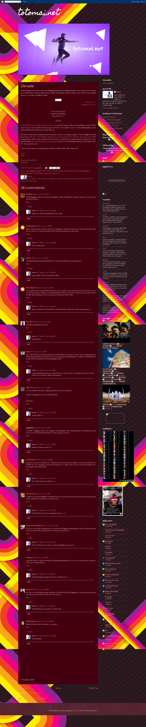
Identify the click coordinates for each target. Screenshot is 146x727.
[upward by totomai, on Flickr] (116, 367)
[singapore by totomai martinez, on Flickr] (116, 371)
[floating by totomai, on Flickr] (122, 380)
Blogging (32, 171)
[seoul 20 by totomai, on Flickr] (117, 369)
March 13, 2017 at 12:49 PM (44, 460)
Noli (91, 102)
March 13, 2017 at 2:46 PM (50, 526)
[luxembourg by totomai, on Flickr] (107, 409)
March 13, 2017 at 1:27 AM (41, 194)
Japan (76, 171)
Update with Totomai (109, 117)
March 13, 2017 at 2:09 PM (47, 306)
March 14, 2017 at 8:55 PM (47, 574)
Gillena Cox (30, 388)
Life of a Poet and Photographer (112, 120)
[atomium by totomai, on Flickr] (106, 380)
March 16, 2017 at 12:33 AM (44, 621)
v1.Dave (107, 619)
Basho (62, 116)
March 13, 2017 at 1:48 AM (44, 226)
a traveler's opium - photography (115, 649)
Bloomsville (106, 204)
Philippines (87, 171)
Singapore (106, 260)
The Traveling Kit (110, 569)
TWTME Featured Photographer (113, 129)
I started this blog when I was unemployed (44, 141)
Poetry (30, 173)
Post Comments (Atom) (34, 693)
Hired (104, 249)
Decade (55, 171)
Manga (81, 171)
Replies (30, 207)
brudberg (29, 194)
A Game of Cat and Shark (113, 644)
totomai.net (38, 13)
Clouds (105, 215)
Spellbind (105, 226)
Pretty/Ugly (108, 597)
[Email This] (50, 168)
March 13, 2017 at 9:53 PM (40, 558)
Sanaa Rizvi (29, 322)
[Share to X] (54, 168)
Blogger (95, 711)
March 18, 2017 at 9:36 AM (48, 636)
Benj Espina (108, 552)
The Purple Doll (110, 558)
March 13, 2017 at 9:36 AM (42, 388)
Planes (105, 237)
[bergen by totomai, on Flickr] (113, 346)
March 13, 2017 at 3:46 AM (42, 322)
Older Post (93, 688)
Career (50, 171)
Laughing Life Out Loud (110, 126)
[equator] (106, 321)
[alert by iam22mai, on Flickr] (105, 161)
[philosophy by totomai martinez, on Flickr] (115, 153)
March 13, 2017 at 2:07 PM (48, 211)
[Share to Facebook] (57, 168)
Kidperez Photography (111, 592)
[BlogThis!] (52, 168)
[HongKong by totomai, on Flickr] (107, 407)
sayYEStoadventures (111, 586)
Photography (24, 173)
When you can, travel (111, 580)
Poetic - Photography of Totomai (112, 123)
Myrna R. (29, 590)
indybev (28, 258)
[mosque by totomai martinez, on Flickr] (116, 403)
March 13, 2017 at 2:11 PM (47, 478)
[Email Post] (46, 168)
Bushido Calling (110, 614)
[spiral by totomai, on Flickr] (105, 376)
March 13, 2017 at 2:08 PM (48, 243)
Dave (94, 102)
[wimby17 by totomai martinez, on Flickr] (121, 344)
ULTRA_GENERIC (78, 711)
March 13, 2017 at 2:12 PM (47, 510)
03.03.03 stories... (110, 536)
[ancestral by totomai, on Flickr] (115, 382)
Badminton (106, 283)
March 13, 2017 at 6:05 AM (38, 352)
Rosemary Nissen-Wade (33, 526)
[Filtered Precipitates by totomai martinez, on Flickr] (115, 140)
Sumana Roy (30, 494)
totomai (46, 173)
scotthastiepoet (30, 226)
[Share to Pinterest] (59, 168)
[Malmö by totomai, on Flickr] (113, 405)
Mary (28, 352)
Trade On (108, 603)
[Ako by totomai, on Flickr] (105, 194)
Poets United (109, 541)
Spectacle (105, 294)
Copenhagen (106, 305)
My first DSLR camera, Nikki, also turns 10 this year (38, 125)
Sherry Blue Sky (31, 288)
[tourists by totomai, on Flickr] (115, 378)
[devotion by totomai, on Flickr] (111, 319)
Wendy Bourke (30, 460)
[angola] (116, 342)
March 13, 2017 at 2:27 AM (45, 288)
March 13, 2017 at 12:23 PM (42, 428)
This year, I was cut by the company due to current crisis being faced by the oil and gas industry (60, 137)
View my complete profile (110, 108)
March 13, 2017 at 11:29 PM (41, 590)
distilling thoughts (63, 171)
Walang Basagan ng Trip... (113, 564)
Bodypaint (39, 171)
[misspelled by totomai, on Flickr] (120, 376)
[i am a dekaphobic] (111, 525)
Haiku (72, 171)
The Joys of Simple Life (112, 575)
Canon (45, 171)
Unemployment (54, 173)
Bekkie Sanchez (31, 621)
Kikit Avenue (109, 608)
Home (58, 688)
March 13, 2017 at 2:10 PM (47, 370)
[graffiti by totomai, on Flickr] (114, 373)
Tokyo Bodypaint (92, 104)
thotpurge (29, 558)
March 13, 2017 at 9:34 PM (48, 542)
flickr (74, 128)
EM (106, 631)
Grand (105, 271)
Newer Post (23, 688)
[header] (58, 100)
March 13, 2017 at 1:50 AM (40, 258)
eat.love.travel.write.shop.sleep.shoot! (115, 637)
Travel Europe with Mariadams (114, 530)
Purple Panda (109, 625)
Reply (27, 202)
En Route (108, 547)
